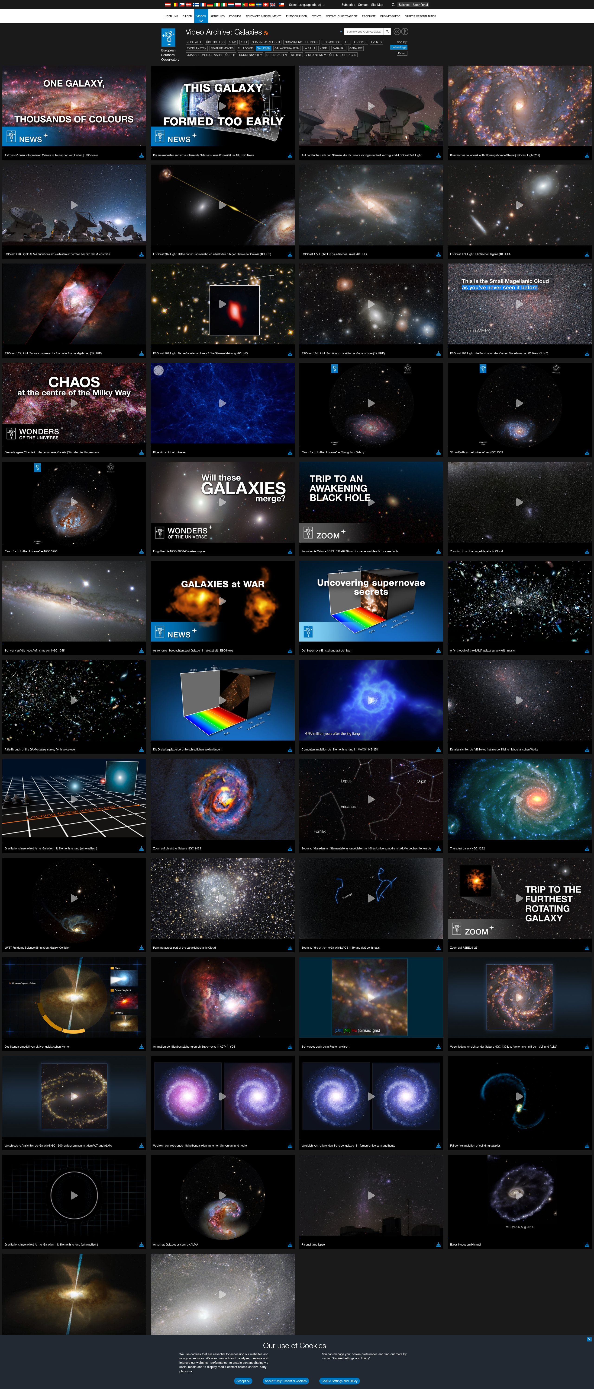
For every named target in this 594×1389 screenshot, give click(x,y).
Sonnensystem (250, 55)
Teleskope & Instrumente (263, 16)
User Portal (420, 4)
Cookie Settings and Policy (340, 1381)
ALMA (232, 42)
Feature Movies (222, 48)
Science (404, 4)
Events (316, 16)
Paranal (339, 48)
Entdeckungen (296, 16)
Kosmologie (332, 42)
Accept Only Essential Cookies (286, 1381)
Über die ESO (215, 42)
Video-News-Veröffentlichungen (331, 55)
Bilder (187, 16)
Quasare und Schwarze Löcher (211, 55)
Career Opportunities (420, 16)
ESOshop (235, 16)
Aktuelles (217, 16)
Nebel (324, 48)
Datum (402, 53)
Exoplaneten (197, 48)
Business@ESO (390, 16)
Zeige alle (194, 42)
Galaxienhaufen (286, 48)
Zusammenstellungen (301, 42)
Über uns (171, 16)
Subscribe (348, 4)
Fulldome (245, 48)
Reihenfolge (398, 47)
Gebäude (355, 48)
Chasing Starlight (266, 42)
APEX (244, 42)
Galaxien (263, 48)
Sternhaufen (276, 55)
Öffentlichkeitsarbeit (341, 16)
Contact (363, 4)
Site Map (377, 4)
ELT (347, 42)
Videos (201, 16)
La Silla (309, 48)
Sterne (296, 55)
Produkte (369, 16)
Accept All (243, 1381)
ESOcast (360, 42)
